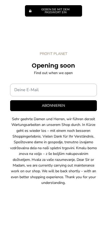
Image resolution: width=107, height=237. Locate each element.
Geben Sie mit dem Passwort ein (55, 11)
